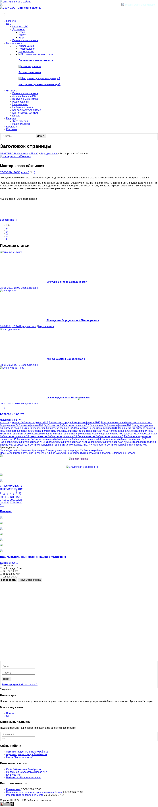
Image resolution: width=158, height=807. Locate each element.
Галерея (11, 118)
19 (7, 499)
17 (1, 499)
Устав (22, 32)
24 (1, 502)
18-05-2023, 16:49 (10, 365)
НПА (21, 37)
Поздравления (27, 48)
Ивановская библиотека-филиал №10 (96, 428)
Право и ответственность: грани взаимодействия (34, 792)
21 (14, 499)
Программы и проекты (98, 453)
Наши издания (20, 101)
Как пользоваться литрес (26, 110)
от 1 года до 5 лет (12, 568)
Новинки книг (20, 104)
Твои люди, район (10, 450)
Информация (26, 46)
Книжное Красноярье (33, 450)
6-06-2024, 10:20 (9, 326)
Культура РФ (13, 774)
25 (4, 502)
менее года (9, 565)
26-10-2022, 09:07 (10, 403)
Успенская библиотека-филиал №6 (108, 442)
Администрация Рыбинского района (27, 751)
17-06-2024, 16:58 (10, 172)
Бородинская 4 (49, 153)
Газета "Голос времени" (19, 757)
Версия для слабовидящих (139, 4)
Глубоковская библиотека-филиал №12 (66, 425)
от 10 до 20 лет (11, 574)
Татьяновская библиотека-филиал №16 (22, 442)
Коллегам (11, 126)
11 (4, 497)
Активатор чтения (30, 72)
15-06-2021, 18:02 (10, 287)
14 (14, 497)
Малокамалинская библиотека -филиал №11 (82, 431)
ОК (7, 716)
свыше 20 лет (10, 576)
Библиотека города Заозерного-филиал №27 (74, 422)
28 (14, 502)
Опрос (16, 115)
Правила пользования (25, 40)
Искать (41, 136)
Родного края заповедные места (25, 795)
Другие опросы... (9, 562)
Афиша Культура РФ (24, 96)
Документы (18, 29)
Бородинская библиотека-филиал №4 (21, 425)
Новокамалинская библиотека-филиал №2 (66, 433)
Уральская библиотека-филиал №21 (66, 442)
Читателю (11, 90)
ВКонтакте (12, 713)
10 (1, 497)
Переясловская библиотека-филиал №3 (100, 436)
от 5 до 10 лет (10, 571)
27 (11, 502)
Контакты (11, 129)
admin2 (25, 172)
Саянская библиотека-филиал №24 (80, 439)
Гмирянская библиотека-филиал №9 (110, 425)
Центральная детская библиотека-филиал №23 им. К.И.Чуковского (67, 444)
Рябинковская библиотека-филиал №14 (37, 439)
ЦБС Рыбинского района (16, 1)
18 (4, 499)
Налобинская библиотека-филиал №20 (131, 431)
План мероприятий (11, 453)
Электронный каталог (124, 453)
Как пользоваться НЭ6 (25, 112)
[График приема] (79, 459)
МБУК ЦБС (21, 7)
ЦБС (9, 23)
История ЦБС (20, 26)
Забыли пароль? (27, 684)
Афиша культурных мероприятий (66, 453)
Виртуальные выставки (25, 99)
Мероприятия (14, 43)
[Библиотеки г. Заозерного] (82, 467)
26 (7, 502)
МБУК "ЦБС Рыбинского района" (19, 153)
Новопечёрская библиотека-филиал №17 (115, 433)
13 (11, 497)
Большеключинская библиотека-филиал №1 (126, 422)
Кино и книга (13, 789)
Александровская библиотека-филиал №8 (24, 422)
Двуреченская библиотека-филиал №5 (51, 428)
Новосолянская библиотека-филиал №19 (53, 436)
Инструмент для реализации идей (39, 84)
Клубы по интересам (34, 453)
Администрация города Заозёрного (26, 754)
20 (11, 499)
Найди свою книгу (22, 107)
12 (7, 497)
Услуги (22, 35)
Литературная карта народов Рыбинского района (74, 450)
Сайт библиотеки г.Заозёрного (23, 769)
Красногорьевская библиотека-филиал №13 (31, 431)
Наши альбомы (21, 124)
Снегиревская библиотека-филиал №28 (124, 439)
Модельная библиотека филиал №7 (26, 772)
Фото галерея (20, 121)
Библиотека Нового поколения (23, 777)
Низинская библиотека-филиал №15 (21, 433)
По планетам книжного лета (36, 60)
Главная (11, 21)
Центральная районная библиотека (126, 444)
